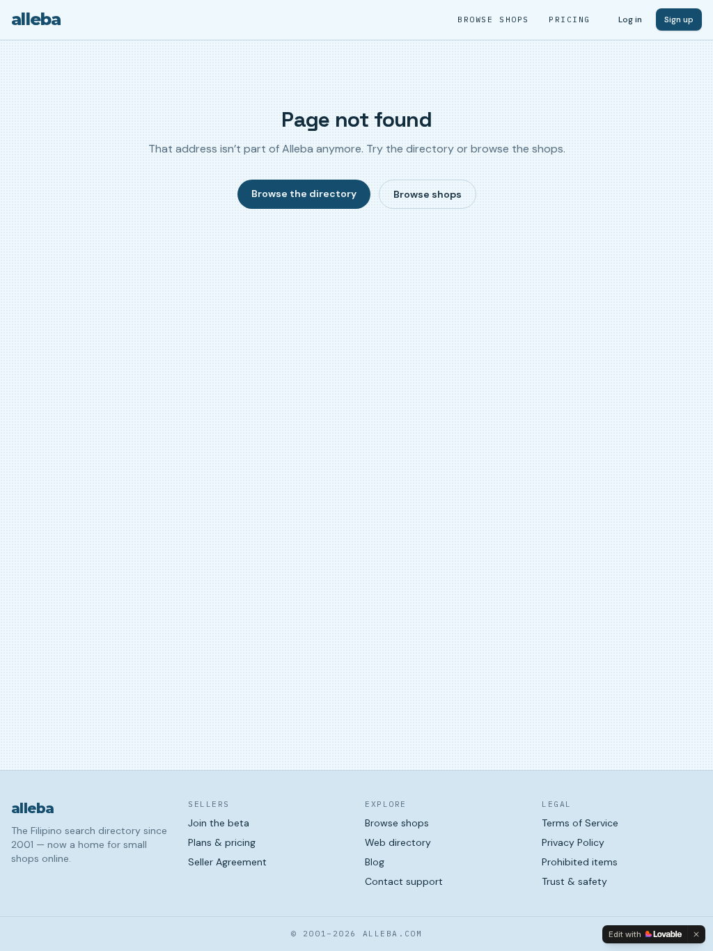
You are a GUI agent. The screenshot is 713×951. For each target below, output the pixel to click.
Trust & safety (574, 881)
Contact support (404, 881)
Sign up (679, 19)
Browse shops (493, 19)
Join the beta (218, 823)
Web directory (398, 842)
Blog (374, 862)
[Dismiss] (696, 934)
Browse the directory (303, 193)
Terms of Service (580, 823)
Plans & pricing (222, 842)
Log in (630, 19)
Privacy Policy (573, 842)
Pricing (569, 19)
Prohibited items (580, 862)
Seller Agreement (227, 862)
